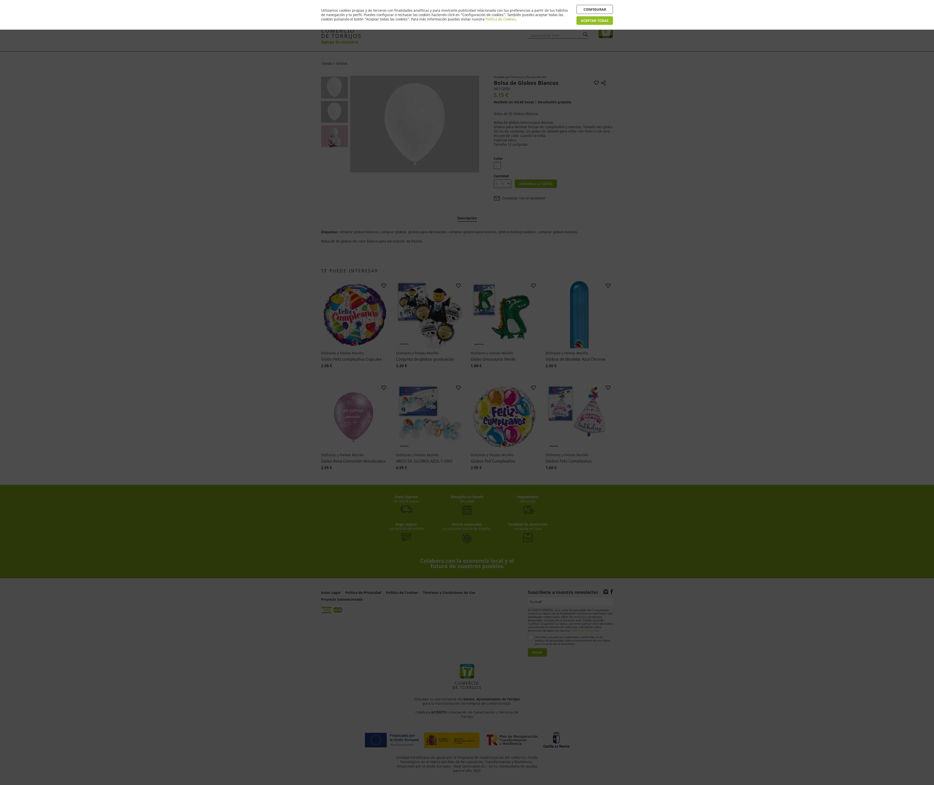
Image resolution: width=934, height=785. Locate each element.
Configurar (595, 9)
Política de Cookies (500, 19)
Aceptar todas (595, 20)
